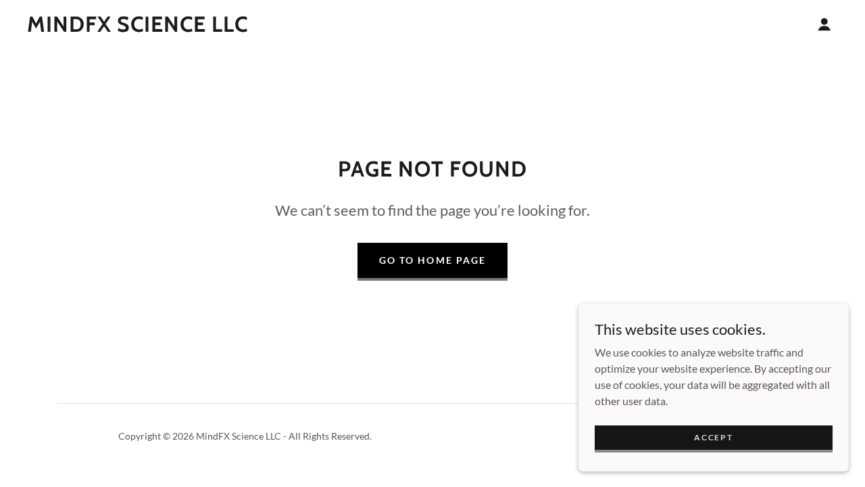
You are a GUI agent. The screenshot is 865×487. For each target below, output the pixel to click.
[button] (824, 24)
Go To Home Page (432, 260)
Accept (713, 437)
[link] (137, 27)
